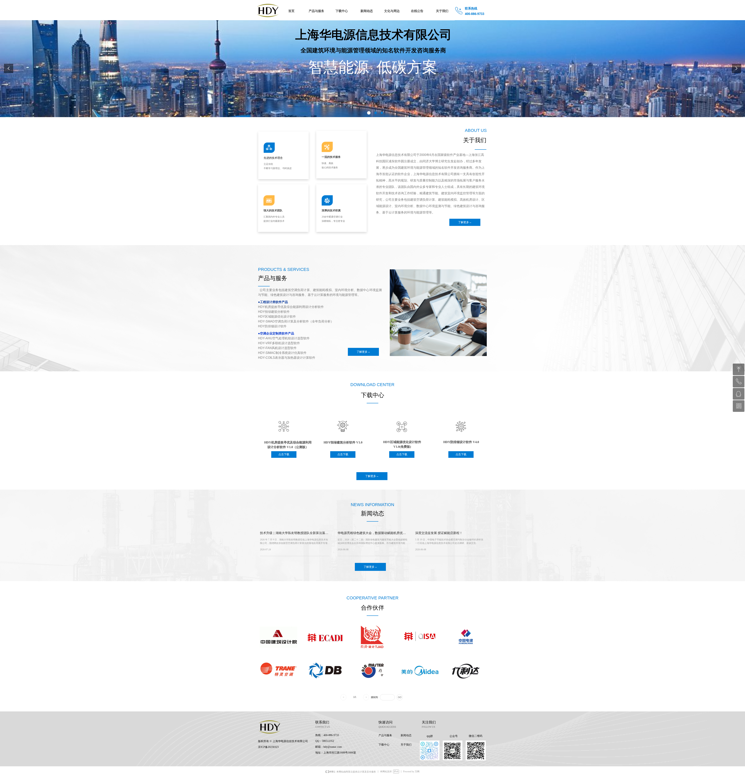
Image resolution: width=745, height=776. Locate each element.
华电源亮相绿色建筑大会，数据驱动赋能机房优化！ (370, 534)
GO (399, 697)
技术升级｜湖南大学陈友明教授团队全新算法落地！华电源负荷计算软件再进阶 (292, 534)
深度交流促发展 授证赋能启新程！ (439, 533)
